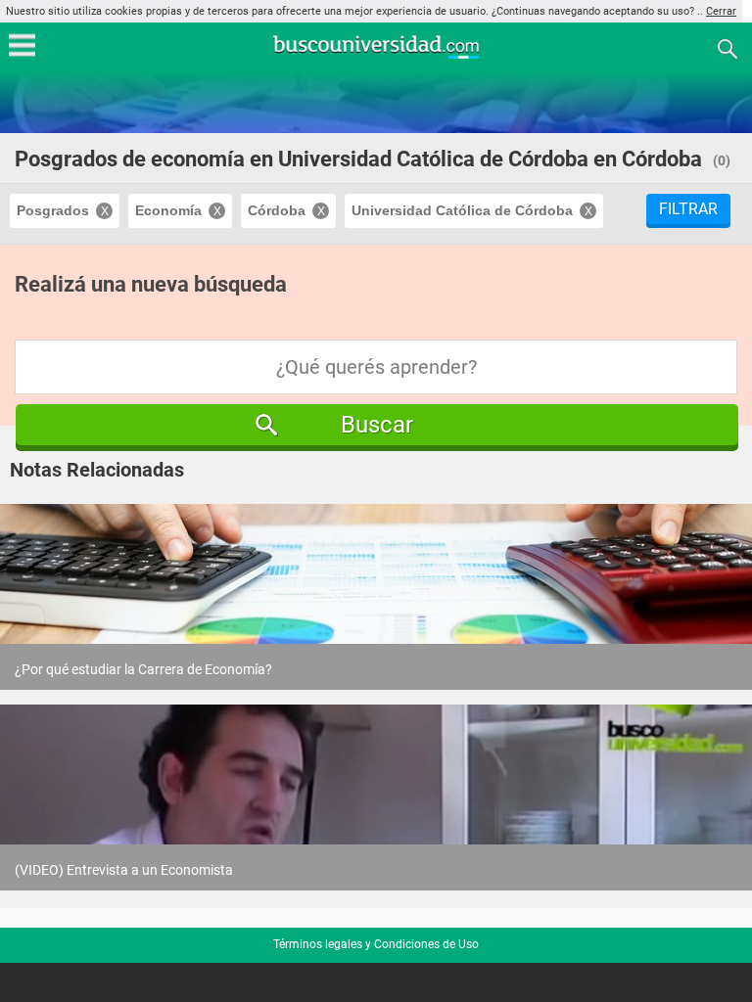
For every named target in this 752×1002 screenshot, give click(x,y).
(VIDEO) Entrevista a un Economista (124, 870)
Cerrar (721, 11)
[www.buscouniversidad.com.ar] (376, 56)
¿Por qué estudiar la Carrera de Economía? (143, 669)
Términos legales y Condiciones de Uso (376, 944)
